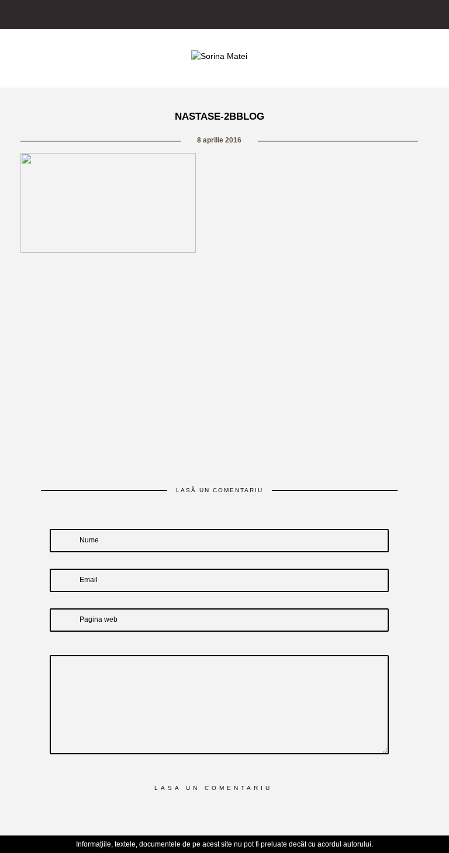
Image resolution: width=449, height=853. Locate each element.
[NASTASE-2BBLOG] (168, 275)
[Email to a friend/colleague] (270, 275)
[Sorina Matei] (219, 55)
